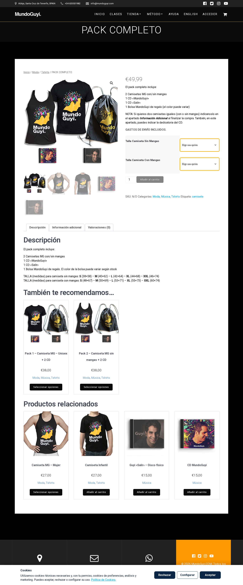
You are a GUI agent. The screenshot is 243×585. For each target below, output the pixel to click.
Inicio (26, 72)
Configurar (187, 575)
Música (165, 196)
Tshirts (45, 72)
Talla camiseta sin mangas (142, 141)
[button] (111, 83)
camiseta (197, 196)
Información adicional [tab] (66, 227)
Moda (35, 72)
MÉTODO (154, 14)
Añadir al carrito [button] (96, 492)
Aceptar (210, 575)
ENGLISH (191, 14)
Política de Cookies (103, 579)
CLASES (116, 14)
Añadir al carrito (150, 179)
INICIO (99, 14)
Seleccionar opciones (46, 387)
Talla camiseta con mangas (142, 160)
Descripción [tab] (37, 227)
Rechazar (164, 575)
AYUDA (174, 14)
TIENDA (133, 14)
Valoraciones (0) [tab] (99, 227)
